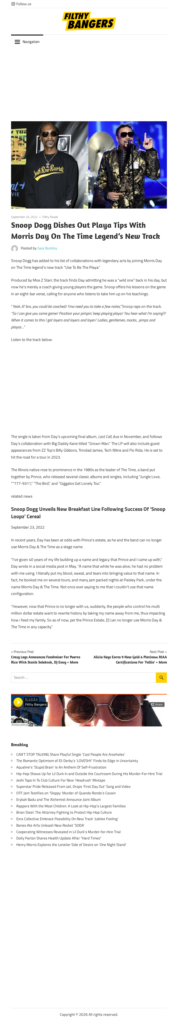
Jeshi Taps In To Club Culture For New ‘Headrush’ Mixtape (60, 780)
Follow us (23, 4)
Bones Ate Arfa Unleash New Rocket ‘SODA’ (50, 825)
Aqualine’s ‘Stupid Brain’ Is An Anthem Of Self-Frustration (61, 767)
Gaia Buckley (47, 248)
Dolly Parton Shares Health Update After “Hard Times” (58, 838)
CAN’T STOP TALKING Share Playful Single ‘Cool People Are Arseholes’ (70, 754)
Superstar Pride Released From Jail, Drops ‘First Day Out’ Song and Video (73, 786)
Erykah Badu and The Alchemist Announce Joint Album (58, 799)
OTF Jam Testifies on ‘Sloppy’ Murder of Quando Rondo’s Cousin (66, 793)
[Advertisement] (89, 81)
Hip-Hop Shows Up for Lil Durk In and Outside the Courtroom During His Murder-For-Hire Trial (89, 774)
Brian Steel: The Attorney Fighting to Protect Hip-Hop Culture (64, 812)
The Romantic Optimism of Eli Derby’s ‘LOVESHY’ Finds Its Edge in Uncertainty (77, 761)
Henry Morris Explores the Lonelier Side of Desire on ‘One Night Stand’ (71, 844)
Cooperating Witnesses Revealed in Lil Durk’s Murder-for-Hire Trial (68, 832)
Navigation (31, 41)
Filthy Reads (50, 217)
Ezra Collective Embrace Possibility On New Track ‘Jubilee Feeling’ (67, 819)
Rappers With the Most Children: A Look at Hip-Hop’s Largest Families (71, 806)
